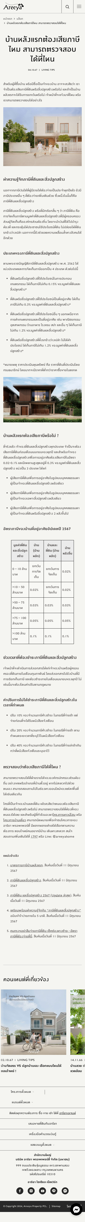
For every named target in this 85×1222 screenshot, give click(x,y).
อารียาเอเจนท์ (67, 1113)
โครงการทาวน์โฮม (64, 814)
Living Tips (48, 69)
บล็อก (20, 19)
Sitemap (56, 1206)
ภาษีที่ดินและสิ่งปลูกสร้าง (25, 880)
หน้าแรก (7, 19)
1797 (34, 836)
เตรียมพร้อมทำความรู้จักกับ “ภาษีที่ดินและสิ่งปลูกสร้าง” (45, 910)
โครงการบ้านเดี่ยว (14, 820)
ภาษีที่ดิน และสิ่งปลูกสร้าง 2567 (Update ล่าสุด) (40, 895)
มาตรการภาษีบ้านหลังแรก (26, 865)
